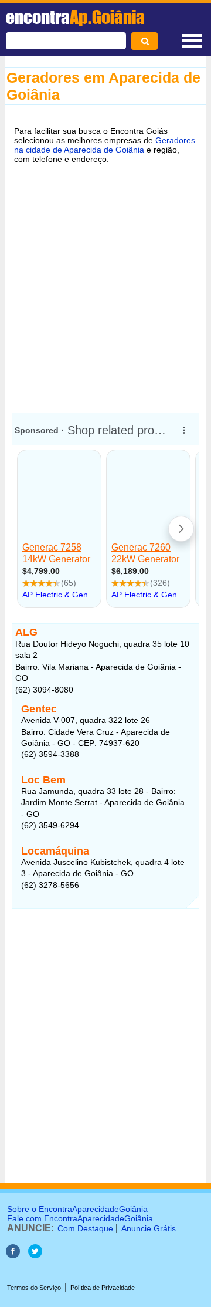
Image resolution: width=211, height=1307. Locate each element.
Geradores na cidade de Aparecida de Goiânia (104, 145)
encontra (75, 17)
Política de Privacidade (102, 1287)
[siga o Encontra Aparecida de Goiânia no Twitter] (35, 1255)
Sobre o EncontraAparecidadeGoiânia (77, 1209)
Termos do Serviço (34, 1287)
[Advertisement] (105, 286)
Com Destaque (85, 1228)
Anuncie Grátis (148, 1228)
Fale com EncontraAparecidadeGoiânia (80, 1218)
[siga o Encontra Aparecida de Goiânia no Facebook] (13, 1255)
